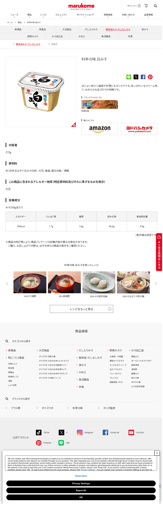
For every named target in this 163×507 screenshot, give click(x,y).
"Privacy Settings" (88, 470)
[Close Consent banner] (157, 453)
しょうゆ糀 (12, 385)
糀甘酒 (11, 368)
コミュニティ (61, 14)
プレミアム (114, 377)
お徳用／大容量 (116, 356)
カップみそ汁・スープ (118, 365)
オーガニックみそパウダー (141, 360)
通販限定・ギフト (116, 382)
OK (81, 497)
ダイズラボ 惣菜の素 (47, 356)
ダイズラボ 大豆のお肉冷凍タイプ (52, 369)
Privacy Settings (81, 483)
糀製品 (11, 372)
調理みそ (135, 373)
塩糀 (10, 380)
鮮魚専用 (135, 365)
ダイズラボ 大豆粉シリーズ (49, 377)
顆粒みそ (135, 356)
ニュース (14, 14)
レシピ (43, 14)
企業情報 (148, 14)
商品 (29, 14)
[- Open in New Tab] (146, 6)
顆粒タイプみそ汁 (117, 360)
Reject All (81, 490)
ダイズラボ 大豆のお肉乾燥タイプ (52, 365)
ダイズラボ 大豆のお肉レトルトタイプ (54, 360)
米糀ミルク (12, 363)
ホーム (10, 22)
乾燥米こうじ (13, 376)
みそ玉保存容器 (137, 386)
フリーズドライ (115, 373)
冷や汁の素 (136, 382)
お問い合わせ (128, 14)
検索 (155, 6)
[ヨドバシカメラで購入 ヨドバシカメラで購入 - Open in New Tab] (139, 129)
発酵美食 (108, 14)
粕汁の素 (135, 377)
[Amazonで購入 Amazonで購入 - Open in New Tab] (100, 129)
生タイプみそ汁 (116, 369)
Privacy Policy (81, 476)
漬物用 (134, 369)
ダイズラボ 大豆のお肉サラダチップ (53, 373)
